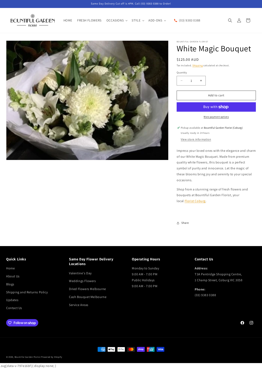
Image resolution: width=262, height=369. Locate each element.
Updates (12, 300)
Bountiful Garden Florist (28, 357)
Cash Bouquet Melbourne (87, 297)
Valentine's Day (80, 273)
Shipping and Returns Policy (27, 292)
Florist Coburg (195, 201)
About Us (13, 276)
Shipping (197, 65)
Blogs (10, 284)
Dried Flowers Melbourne (87, 289)
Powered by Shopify (51, 357)
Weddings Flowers (82, 281)
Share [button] (185, 223)
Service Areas (78, 305)
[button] (116, 20)
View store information (196, 139)
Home (10, 268)
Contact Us (14, 308)
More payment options (216, 116)
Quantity (182, 72)
